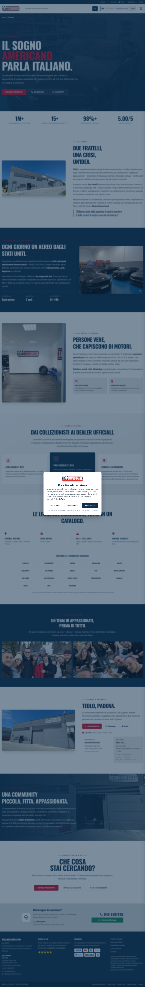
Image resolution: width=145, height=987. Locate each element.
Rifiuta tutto (55, 506)
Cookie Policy (60, 499)
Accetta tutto (90, 506)
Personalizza (72, 506)
